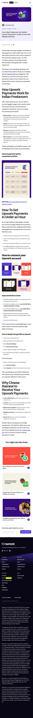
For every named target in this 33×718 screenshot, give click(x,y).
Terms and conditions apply (10, 320)
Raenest (16, 236)
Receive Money (5, 564)
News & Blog (5, 583)
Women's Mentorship (6, 580)
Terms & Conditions (6, 597)
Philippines (4, 587)
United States (5, 590)
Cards (3, 562)
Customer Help (20, 575)
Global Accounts (5, 566)
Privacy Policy (18, 597)
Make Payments (20, 559)
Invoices (4, 569)
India (3, 585)
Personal (11, 2)
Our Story (4, 575)
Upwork (6, 53)
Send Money (4, 559)
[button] (29, 2)
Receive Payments (21, 564)
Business (16, 2)
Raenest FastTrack (12, 74)
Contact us (19, 578)
